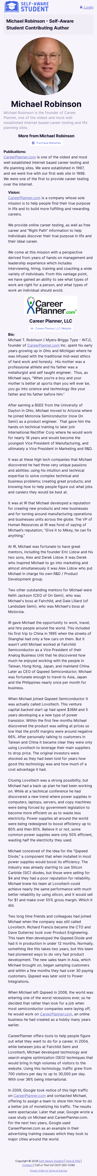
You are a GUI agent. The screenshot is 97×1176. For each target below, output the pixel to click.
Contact (27, 1165)
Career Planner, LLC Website (50, 328)
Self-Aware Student (51, 1161)
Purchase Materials (46, 143)
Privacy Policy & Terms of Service (48, 1170)
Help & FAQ (73, 1161)
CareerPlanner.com (20, 157)
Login (86, 7)
